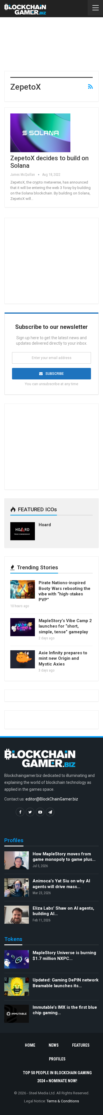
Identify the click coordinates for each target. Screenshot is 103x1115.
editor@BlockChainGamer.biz (51, 799)
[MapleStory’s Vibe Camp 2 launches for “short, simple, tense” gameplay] (22, 627)
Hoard (45, 524)
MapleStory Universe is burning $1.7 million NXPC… (64, 955)
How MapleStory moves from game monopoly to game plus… (64, 856)
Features (81, 1045)
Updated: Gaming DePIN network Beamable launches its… (65, 982)
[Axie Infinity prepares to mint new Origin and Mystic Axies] (22, 659)
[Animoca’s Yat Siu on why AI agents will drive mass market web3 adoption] (16, 887)
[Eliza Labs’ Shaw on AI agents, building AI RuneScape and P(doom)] (16, 915)
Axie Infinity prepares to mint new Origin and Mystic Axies (63, 658)
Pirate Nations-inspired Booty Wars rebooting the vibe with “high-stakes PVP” (64, 591)
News (54, 1045)
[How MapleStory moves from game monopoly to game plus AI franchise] (16, 860)
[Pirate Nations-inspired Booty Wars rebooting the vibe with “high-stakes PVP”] (22, 589)
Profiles (57, 1059)
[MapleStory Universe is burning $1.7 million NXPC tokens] (16, 959)
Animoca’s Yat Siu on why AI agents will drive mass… (61, 883)
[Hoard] (22, 531)
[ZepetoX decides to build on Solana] (40, 132)
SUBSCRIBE (54, 374)
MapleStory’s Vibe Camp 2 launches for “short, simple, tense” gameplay (65, 626)
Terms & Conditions (63, 1101)
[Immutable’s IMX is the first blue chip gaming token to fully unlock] (16, 1014)
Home (30, 1045)
